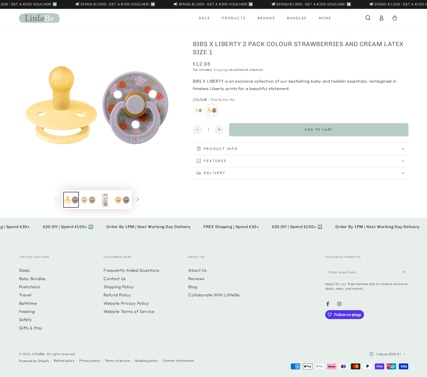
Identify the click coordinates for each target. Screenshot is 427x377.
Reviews (196, 278)
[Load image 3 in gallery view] (105, 200)
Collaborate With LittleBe (213, 294)
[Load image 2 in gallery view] (88, 200)
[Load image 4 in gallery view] (122, 200)
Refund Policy (117, 294)
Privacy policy (89, 360)
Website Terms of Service (129, 311)
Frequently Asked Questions (131, 270)
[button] (368, 18)
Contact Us (115, 278)
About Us (197, 270)
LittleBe (38, 354)
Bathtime (28, 303)
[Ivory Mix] (198, 110)
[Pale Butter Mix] (211, 110)
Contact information (178, 360)
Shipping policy (146, 360)
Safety (25, 319)
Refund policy (64, 360)
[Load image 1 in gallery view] (71, 200)
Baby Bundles (32, 278)
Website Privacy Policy (126, 303)
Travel (25, 294)
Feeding (27, 311)
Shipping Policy (119, 286)
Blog (192, 286)
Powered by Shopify (34, 361)
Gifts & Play (31, 327)
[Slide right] (137, 199)
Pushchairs (29, 286)
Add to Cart (318, 129)
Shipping (220, 70)
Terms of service (117, 360)
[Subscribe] (405, 271)
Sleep (24, 270)
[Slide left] (56, 199)
